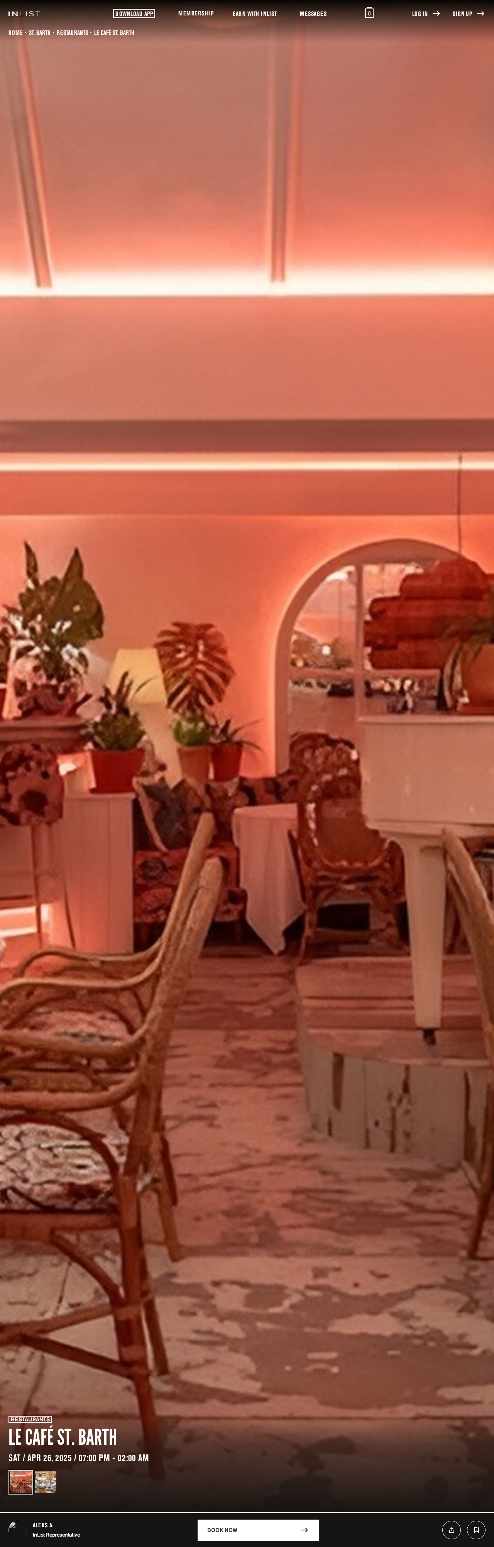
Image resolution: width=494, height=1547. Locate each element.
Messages (313, 13)
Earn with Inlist (255, 13)
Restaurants (72, 32)
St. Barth (40, 32)
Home (15, 32)
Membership (195, 13)
